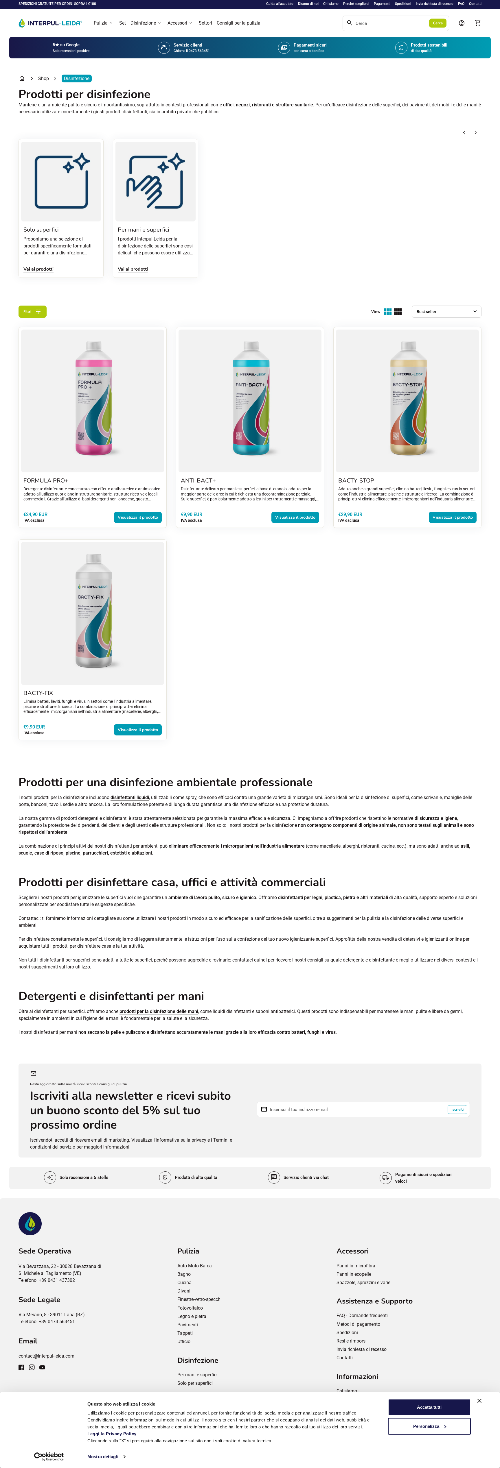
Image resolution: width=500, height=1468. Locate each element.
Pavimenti (187, 1325)
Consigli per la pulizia (238, 23)
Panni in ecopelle (354, 1274)
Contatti (475, 4)
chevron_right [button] (475, 132)
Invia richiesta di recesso (434, 4)
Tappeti (185, 1333)
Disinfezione (146, 23)
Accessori (180, 23)
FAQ (461, 4)
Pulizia (103, 23)
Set (122, 23)
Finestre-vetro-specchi (199, 1299)
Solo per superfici (195, 1383)
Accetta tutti (429, 1407)
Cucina (184, 1282)
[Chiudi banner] (479, 1401)
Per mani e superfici (197, 1375)
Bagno (184, 1274)
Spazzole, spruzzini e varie (363, 1282)
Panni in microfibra (356, 1266)
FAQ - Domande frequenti (362, 1315)
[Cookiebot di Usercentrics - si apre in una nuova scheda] (49, 1456)
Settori (205, 23)
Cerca (438, 23)
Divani (183, 1291)
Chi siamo (331, 4)
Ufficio (183, 1341)
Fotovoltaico (190, 1308)
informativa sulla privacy (181, 1140)
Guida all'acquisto (279, 4)
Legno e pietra (191, 1316)
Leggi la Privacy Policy (112, 1433)
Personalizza (426, 1425)
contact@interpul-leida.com (46, 1356)
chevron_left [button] (464, 132)
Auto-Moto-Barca (194, 1266)
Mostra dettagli (102, 1456)
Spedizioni (403, 4)
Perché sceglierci (356, 4)
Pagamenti (382, 4)
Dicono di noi (308, 4)
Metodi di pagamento (358, 1324)
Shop (43, 78)
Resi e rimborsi (352, 1341)
